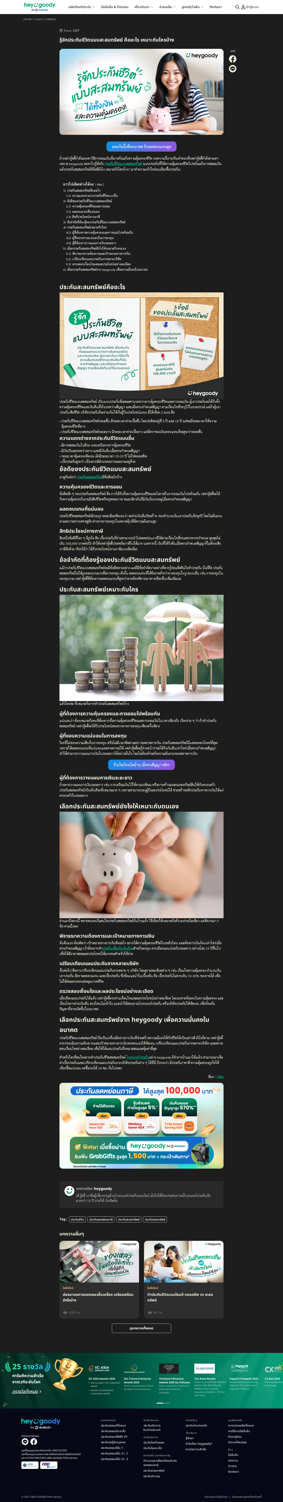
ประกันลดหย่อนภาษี (101, 1219)
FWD (220, 1077)
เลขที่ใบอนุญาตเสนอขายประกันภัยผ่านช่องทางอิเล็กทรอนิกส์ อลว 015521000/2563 (51, 1456)
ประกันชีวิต (77, 1219)
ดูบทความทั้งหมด (141, 1328)
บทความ (39, 19)
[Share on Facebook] (233, 62)
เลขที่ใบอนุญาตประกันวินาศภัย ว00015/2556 (44, 1450)
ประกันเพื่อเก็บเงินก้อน (117, 948)
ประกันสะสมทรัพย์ (89, 477)
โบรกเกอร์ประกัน (137, 1057)
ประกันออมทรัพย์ (155, 1219)
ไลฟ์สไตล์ (51, 19)
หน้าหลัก (27, 19)
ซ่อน (99, 184)
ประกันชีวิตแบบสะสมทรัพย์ (123, 164)
